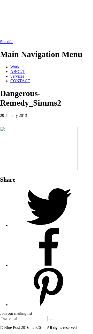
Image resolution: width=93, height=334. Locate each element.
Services (17, 76)
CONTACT (20, 81)
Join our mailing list (16, 313)
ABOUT (17, 71)
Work (14, 67)
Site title (6, 42)
